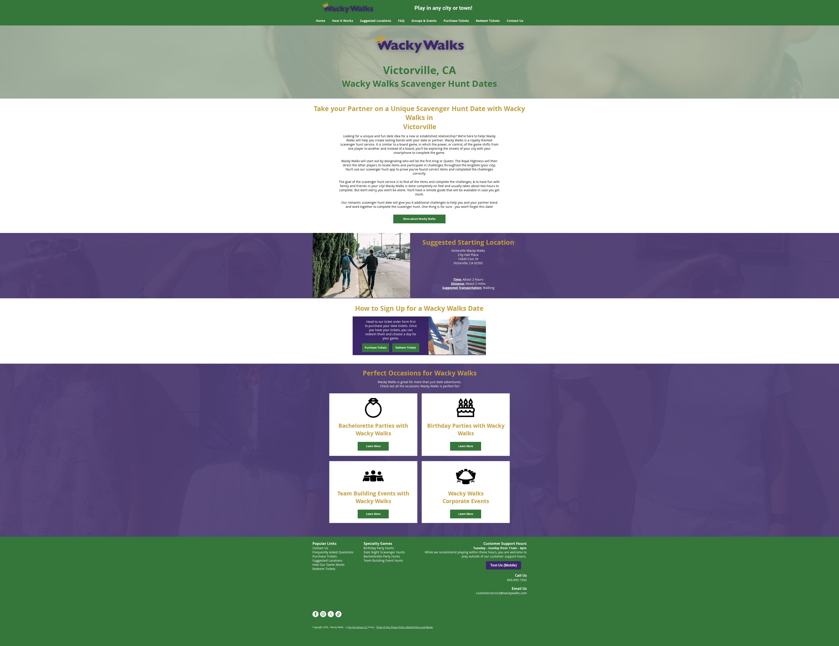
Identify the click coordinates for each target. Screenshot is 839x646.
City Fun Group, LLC (357, 627)
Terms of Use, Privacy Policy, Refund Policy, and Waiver (404, 627)
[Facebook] (315, 614)
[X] (331, 614)
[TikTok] (338, 614)
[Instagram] (323, 614)
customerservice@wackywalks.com (501, 593)
